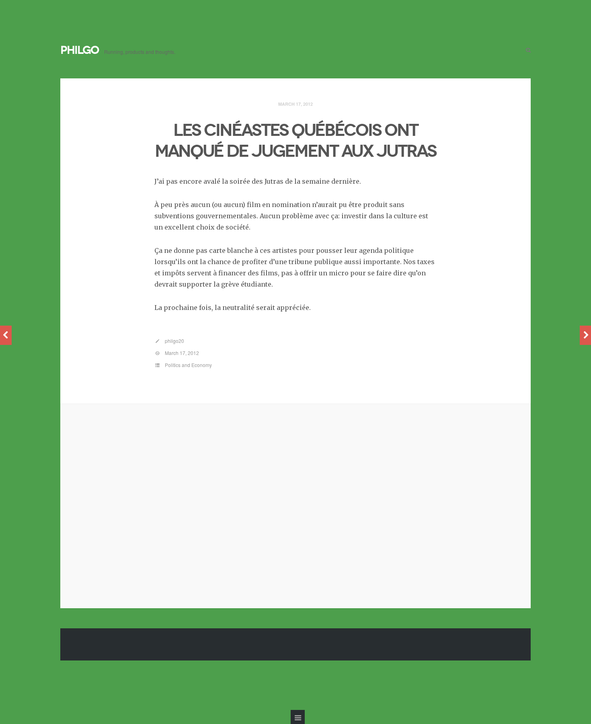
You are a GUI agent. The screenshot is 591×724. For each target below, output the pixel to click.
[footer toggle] (298, 717)
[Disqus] (295, 504)
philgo (79, 50)
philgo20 (174, 340)
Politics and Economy (188, 364)
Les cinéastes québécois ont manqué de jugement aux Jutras (295, 141)
